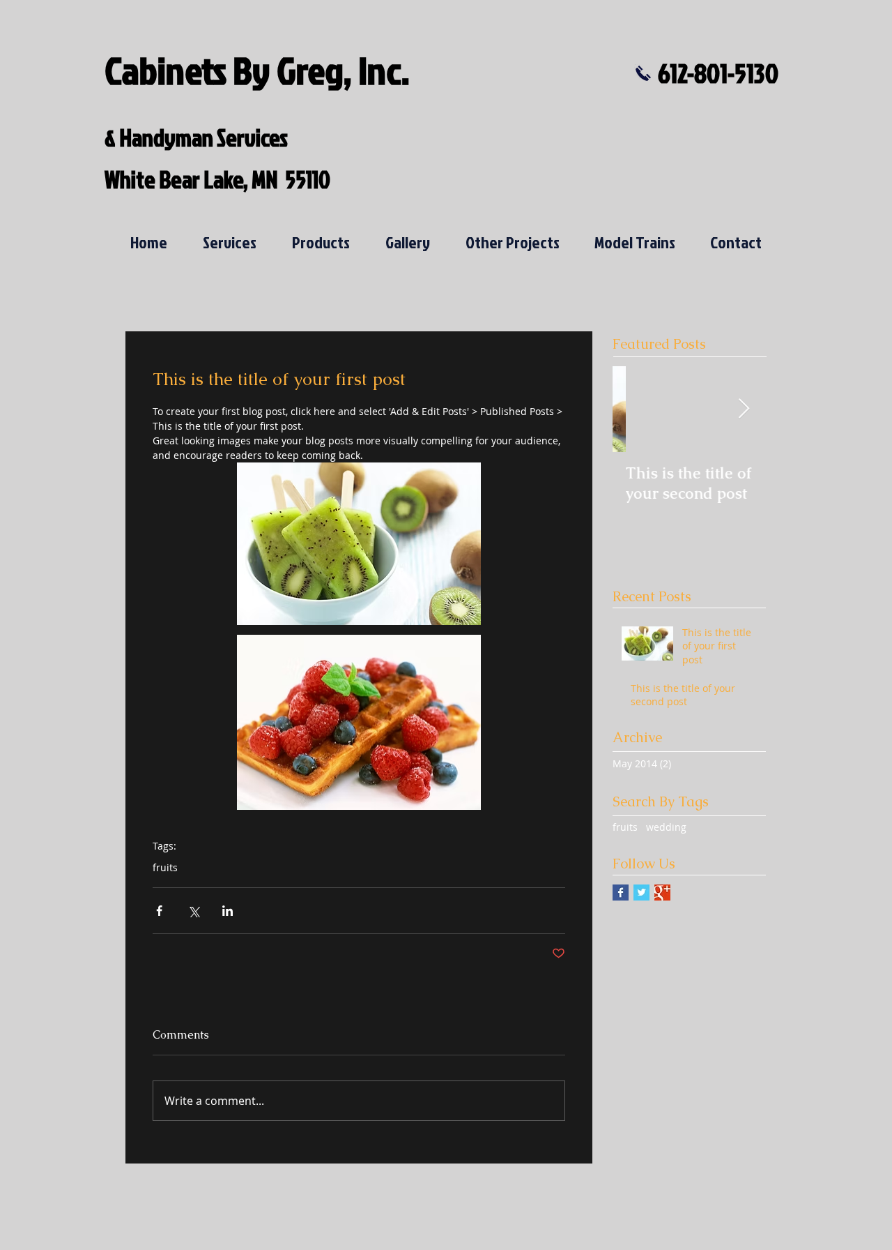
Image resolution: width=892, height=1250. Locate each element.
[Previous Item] (635, 409)
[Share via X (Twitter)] (193, 910)
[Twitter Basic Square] (641, 892)
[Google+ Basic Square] (662, 892)
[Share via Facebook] (159, 910)
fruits (165, 867)
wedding (666, 827)
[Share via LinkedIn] (227, 910)
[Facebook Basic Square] (621, 892)
